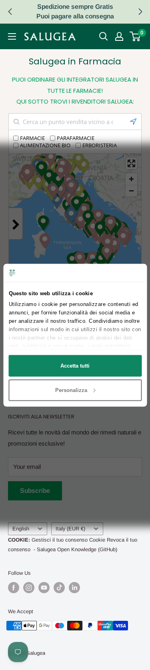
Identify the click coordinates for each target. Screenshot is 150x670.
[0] (135, 36)
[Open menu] (12, 36)
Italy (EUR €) (70, 529)
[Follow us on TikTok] (59, 587)
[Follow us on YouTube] (44, 587)
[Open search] (103, 36)
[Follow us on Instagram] (28, 587)
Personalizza (71, 390)
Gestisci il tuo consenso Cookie (68, 540)
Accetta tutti (75, 366)
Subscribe (35, 490)
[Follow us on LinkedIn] (74, 587)
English (20, 529)
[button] (140, 11)
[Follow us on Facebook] (13, 587)
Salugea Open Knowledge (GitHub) (77, 549)
